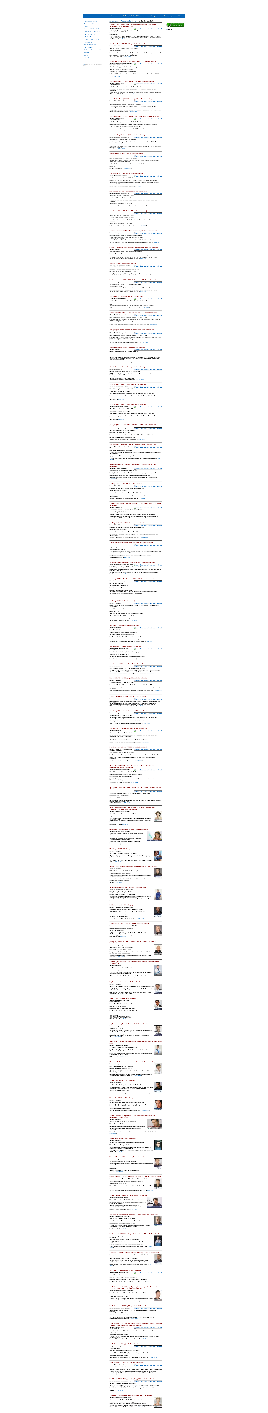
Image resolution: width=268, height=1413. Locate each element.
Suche (125, 16)
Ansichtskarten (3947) (90, 21)
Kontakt (131, 16)
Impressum (144, 16)
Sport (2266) (88, 42)
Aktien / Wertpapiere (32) (91, 44)
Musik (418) (87, 37)
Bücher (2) (87, 52)
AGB (137, 16)
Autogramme (114, 21)
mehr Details (122, 38)
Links (179, 16)
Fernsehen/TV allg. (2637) (91, 29)
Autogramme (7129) (89, 24)
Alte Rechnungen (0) (90, 47)
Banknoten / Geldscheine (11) (92, 50)
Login (171, 16)
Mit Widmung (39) (89, 34)
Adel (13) (87, 26)
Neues (119, 16)
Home (113, 16)
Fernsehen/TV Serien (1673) (92, 31)
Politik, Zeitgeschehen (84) (92, 39)
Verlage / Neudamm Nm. (159, 16)
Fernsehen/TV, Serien (128, 21)
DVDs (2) (86, 57)
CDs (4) (86, 55)
